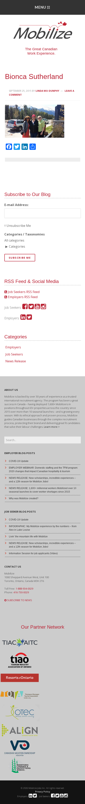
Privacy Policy (42, 791)
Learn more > (52, 427)
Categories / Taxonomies (24, 234)
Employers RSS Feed (22, 297)
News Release (15, 361)
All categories (14, 240)
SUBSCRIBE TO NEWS (19, 600)
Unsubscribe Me (18, 225)
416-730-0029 (21, 592)
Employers (13, 347)
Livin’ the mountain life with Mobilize (28, 536)
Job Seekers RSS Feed (23, 292)
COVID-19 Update (18, 461)
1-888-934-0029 (24, 588)
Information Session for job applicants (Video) (33, 553)
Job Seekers (14, 354)
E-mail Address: (16, 205)
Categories (17, 246)
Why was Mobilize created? (23, 498)
